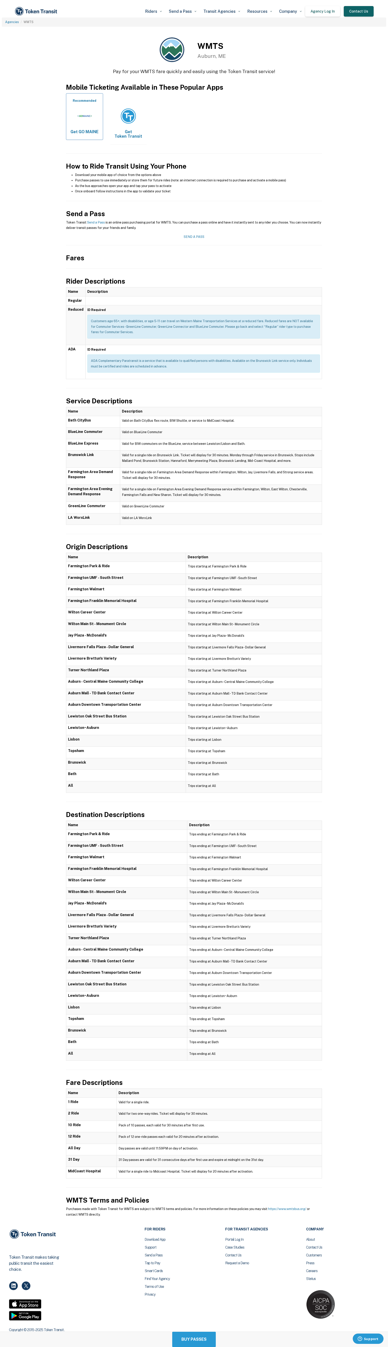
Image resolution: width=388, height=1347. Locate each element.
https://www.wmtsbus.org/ (287, 1209)
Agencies (12, 22)
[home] (36, 11)
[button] (153, 11)
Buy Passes (194, 1339)
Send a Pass (96, 222)
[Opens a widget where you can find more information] (368, 1339)
